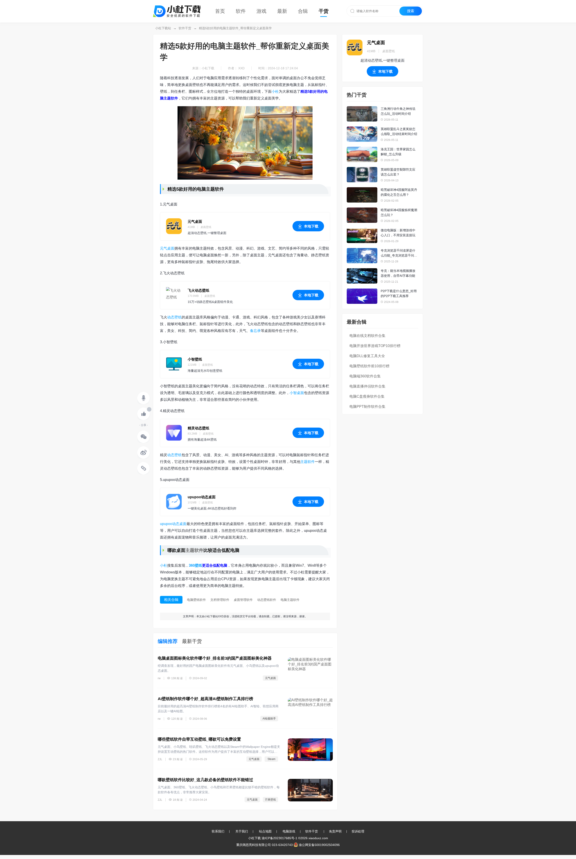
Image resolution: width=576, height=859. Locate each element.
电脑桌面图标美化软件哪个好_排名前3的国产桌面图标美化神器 (215, 658)
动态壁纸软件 (266, 600)
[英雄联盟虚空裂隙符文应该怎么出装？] (362, 174)
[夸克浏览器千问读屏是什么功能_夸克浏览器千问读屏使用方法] (362, 255)
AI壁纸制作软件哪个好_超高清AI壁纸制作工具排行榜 (205, 699)
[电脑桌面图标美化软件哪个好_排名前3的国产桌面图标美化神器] (310, 668)
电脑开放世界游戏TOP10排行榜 (374, 346)
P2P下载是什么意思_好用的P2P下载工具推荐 (399, 293)
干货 (323, 11)
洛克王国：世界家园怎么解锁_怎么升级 (398, 151)
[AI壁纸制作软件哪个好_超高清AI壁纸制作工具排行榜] (310, 709)
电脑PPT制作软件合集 (367, 406)
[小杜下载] (177, 6)
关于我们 (241, 831)
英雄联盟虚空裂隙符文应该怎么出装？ (398, 172)
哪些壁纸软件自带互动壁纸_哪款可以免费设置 (199, 739)
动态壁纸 (174, 317)
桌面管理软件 (243, 600)
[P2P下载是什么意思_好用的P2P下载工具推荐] (362, 296)
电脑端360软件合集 (365, 376)
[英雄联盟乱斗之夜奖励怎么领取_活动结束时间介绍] (362, 134)
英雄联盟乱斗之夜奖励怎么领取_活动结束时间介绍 (399, 131)
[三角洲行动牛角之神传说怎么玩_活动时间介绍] (362, 114)
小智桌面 (297, 393)
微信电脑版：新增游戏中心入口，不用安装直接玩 (398, 232)
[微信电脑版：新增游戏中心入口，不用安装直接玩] (362, 235)
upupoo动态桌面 (202, 497)
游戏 (261, 11)
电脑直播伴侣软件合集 (367, 386)
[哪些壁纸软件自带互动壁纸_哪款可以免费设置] (310, 749)
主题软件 (307, 462)
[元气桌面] (174, 226)
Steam (271, 759)
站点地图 (265, 831)
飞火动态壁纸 (198, 290)
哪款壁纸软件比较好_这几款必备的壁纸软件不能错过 (205, 780)
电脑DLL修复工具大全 (367, 356)
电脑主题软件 (290, 600)
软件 (241, 11)
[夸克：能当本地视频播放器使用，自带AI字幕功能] (362, 276)
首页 (220, 11)
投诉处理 (358, 831)
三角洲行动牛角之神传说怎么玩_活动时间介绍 (398, 111)
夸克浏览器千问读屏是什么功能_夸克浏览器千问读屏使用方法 (399, 253)
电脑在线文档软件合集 (367, 336)
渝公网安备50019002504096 (319, 845)
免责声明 (335, 831)
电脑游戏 (289, 831)
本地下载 (311, 226)
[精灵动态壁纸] (174, 433)
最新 (282, 11)
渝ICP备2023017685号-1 (279, 838)
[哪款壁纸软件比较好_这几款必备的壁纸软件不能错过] (310, 790)
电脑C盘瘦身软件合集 (367, 396)
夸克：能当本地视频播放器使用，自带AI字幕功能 (398, 273)
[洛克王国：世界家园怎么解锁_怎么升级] (362, 154)
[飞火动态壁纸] (174, 295)
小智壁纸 (195, 359)
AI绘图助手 (269, 718)
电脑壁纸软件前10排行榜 (369, 366)
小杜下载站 (163, 28)
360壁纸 (195, 565)
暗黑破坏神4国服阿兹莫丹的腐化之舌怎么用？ (399, 192)
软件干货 (185, 28)
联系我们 (218, 831)
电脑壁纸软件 (196, 600)
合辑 (303, 11)
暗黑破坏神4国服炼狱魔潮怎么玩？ (399, 212)
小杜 (275, 91)
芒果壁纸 (270, 799)
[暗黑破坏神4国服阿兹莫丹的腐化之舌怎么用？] (362, 195)
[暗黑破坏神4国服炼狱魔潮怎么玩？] (362, 215)
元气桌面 (195, 221)
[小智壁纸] (174, 364)
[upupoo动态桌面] (174, 502)
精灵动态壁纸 (198, 428)
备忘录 (255, 331)
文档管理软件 (219, 600)
